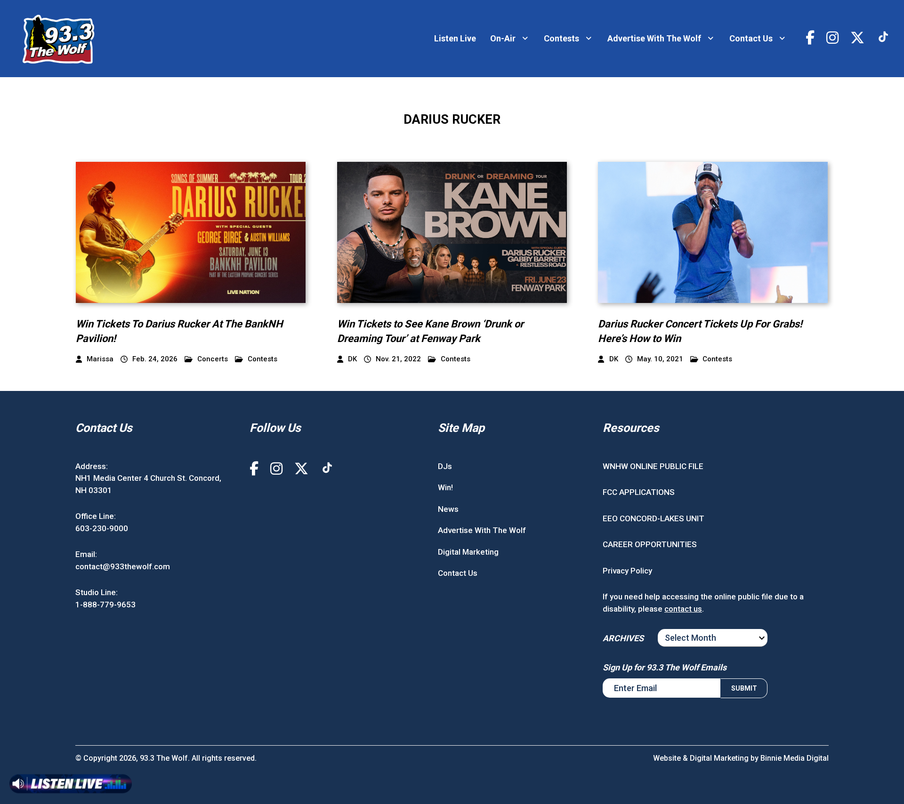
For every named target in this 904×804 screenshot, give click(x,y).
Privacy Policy (627, 570)
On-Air (503, 38)
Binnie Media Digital (794, 758)
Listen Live (455, 38)
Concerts (212, 359)
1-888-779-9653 (105, 604)
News (448, 509)
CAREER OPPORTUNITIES (650, 544)
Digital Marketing (468, 552)
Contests (561, 38)
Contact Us (751, 38)
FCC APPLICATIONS (639, 492)
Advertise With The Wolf (654, 38)
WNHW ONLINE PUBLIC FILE (653, 466)
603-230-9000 (101, 528)
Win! (445, 487)
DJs (445, 466)
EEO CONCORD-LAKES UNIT (653, 518)
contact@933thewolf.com (122, 566)
